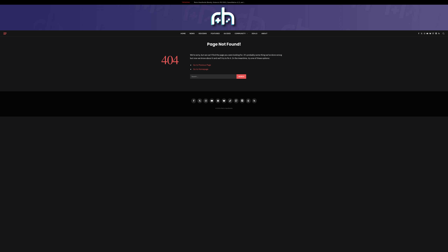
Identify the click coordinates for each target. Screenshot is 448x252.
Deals (254, 33)
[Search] (443, 33)
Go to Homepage (200, 69)
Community (240, 33)
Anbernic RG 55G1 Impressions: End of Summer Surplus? (230, 2)
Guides (227, 33)
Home (183, 33)
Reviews (203, 33)
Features (215, 33)
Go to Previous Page (202, 65)
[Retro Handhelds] (224, 17)
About (264, 33)
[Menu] (5, 33)
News (192, 33)
